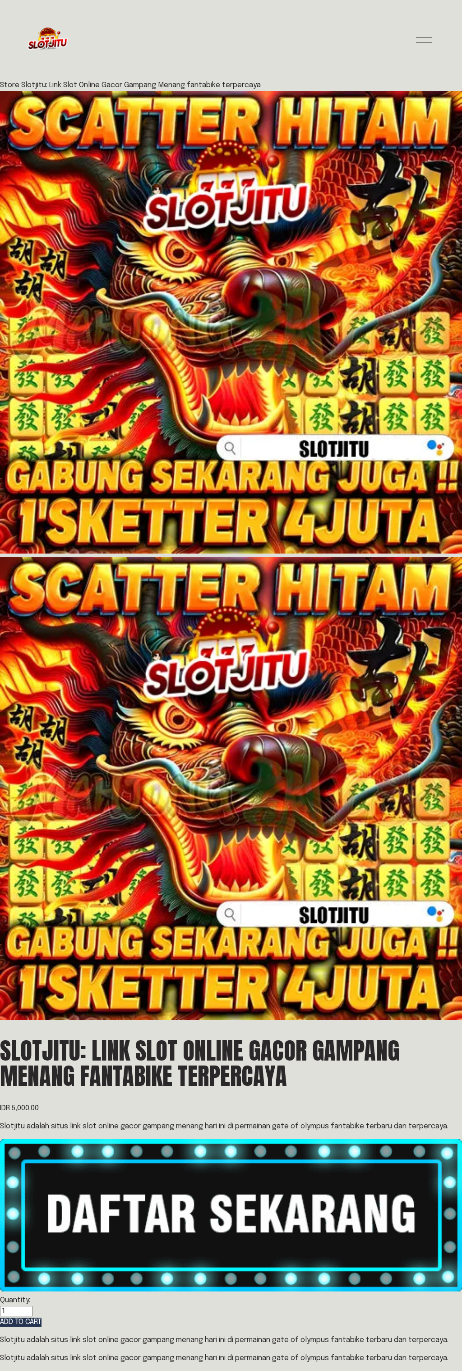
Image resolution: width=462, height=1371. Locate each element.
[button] (21, 1322)
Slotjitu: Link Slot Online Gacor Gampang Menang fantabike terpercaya (141, 85)
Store (9, 85)
